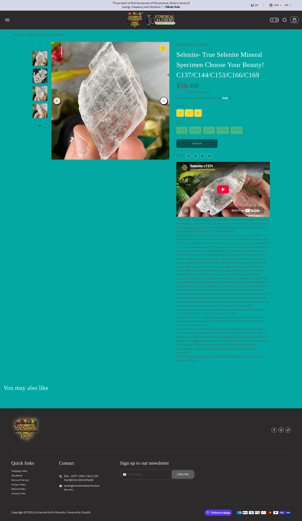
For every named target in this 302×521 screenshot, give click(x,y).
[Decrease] (180, 113)
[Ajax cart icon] (294, 20)
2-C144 (195, 130)
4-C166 (222, 130)
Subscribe (183, 474)
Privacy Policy (18, 484)
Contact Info (18, 493)
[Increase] (198, 113)
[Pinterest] (202, 155)
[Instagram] (281, 430)
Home (7, 34)
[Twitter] (195, 155)
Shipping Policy (19, 471)
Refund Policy (18, 489)
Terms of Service (20, 480)
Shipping (180, 92)
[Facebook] (188, 155)
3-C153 (209, 130)
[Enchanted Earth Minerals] (151, 20)
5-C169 (236, 130)
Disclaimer (17, 475)
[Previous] (57, 101)
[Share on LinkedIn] (209, 155)
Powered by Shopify (79, 512)
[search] (284, 20)
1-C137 (182, 130)
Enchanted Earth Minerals (49, 512)
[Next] (164, 101)
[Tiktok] (288, 430)
